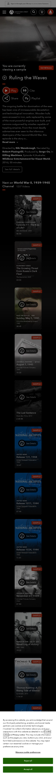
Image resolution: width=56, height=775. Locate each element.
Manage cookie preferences (28, 752)
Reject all (28, 760)
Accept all (28, 769)
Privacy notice (19, 734)
